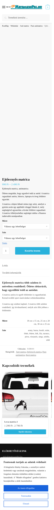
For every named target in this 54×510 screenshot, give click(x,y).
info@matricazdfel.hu (12, 456)
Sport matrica (31, 355)
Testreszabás (26, 496)
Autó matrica (24, 26)
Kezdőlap (5, 26)
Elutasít (26, 504)
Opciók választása (25, 432)
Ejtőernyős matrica (34, 352)
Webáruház (14, 26)
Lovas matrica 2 (11, 422)
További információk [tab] (11, 273)
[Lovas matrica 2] (25, 395)
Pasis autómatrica (36, 26)
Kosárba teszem (32, 251)
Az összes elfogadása (26, 488)
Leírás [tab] (5, 265)
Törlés (4, 243)
